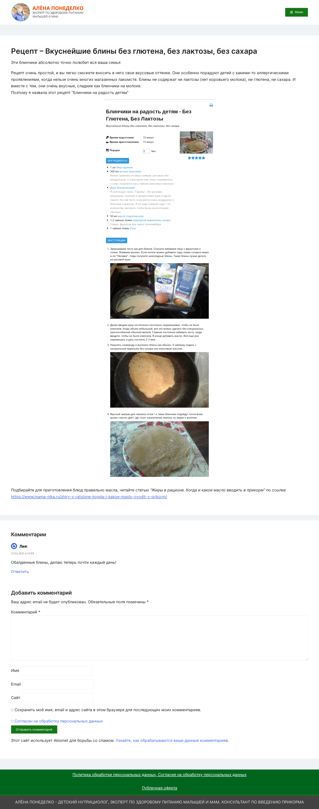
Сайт (15, 697)
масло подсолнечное (131, 216)
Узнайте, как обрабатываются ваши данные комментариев (172, 740)
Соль (133, 228)
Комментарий (25, 612)
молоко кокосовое (130, 171)
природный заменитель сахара (151, 220)
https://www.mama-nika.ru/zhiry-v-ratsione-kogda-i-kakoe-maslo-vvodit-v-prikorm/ (89, 496)
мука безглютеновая (122, 187)
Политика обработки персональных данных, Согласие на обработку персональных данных (159, 774)
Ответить (20, 572)
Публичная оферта (159, 788)
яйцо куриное (124, 167)
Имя (15, 670)
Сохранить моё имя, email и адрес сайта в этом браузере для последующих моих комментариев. (108, 710)
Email (16, 684)
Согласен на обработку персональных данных (59, 721)
